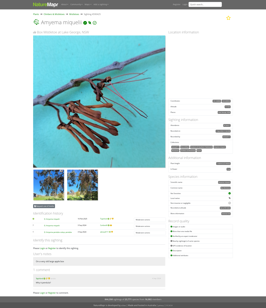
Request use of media (45, 206)
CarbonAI (103, 225)
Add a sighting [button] (100, 4)
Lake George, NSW (224, 112)
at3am (123, 305)
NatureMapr (185, 147)
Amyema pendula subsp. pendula (59, 232)
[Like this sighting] (34, 32)
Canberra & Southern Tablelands (201, 147)
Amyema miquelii (53, 219)
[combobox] (211, 4)
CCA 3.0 (169, 305)
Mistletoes (74, 14)
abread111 (104, 232)
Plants (36, 14)
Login (185, 4)
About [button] (64, 4)
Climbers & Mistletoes (54, 14)
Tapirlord (103, 219)
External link (226, 214)
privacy (161, 305)
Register (177, 4)
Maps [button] (87, 4)
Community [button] (75, 4)
